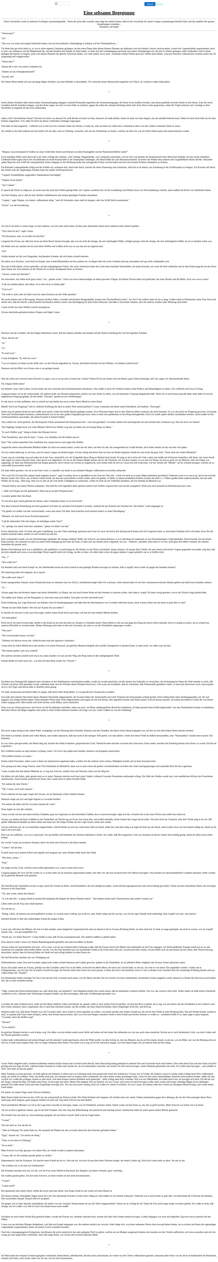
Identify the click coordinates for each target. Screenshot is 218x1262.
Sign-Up (159, 4)
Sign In (150, 4)
